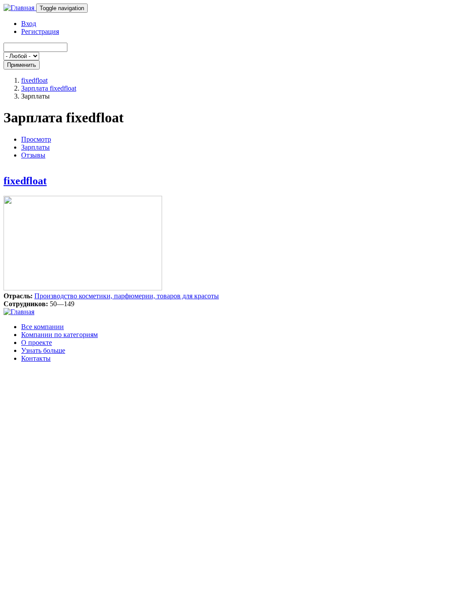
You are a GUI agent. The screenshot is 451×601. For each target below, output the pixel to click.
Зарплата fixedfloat (48, 88)
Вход (28, 23)
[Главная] (20, 7)
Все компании (42, 326)
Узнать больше (43, 350)
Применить (21, 65)
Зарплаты (35, 147)
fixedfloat (34, 80)
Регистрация (40, 31)
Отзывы (33, 155)
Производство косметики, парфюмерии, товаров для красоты (126, 296)
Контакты (36, 358)
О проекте (36, 342)
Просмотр (36, 139)
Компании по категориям (59, 334)
